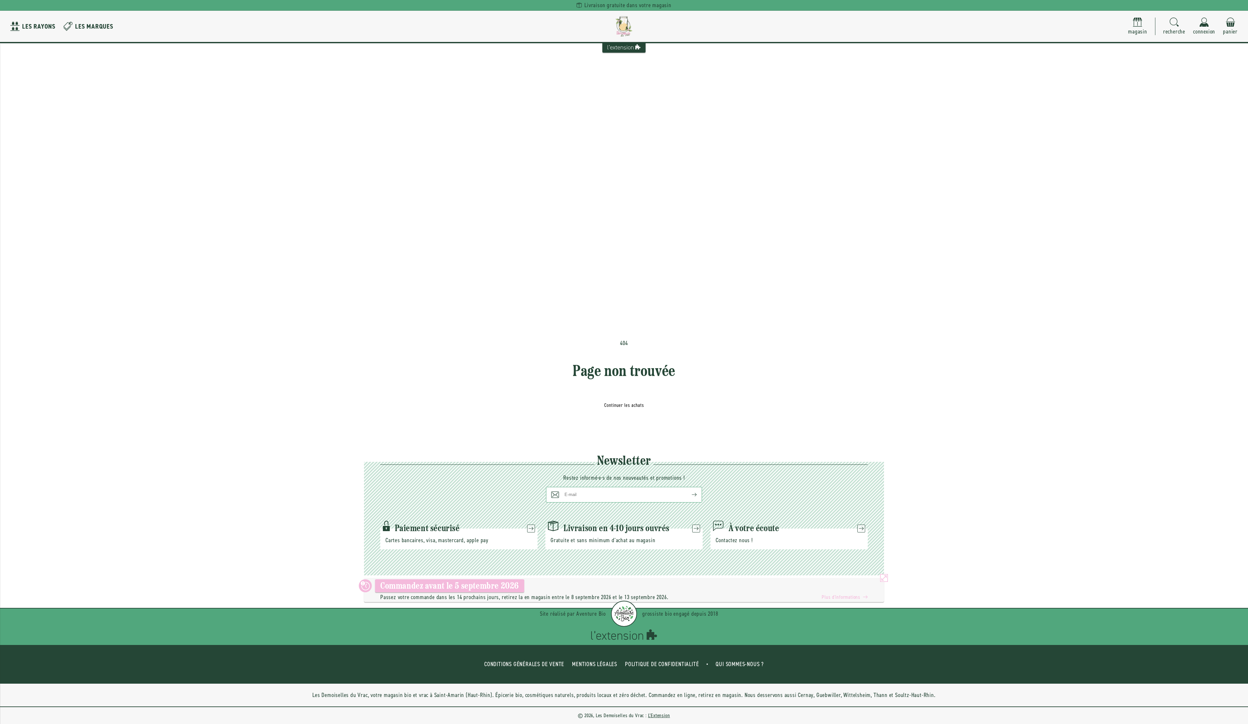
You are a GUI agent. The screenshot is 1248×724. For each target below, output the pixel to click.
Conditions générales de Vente (524, 664)
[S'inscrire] (689, 494)
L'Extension (659, 715)
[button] (1174, 26)
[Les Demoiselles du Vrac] (624, 26)
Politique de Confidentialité (662, 664)
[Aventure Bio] (624, 614)
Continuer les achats (624, 405)
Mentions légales (594, 664)
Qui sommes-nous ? (740, 664)
